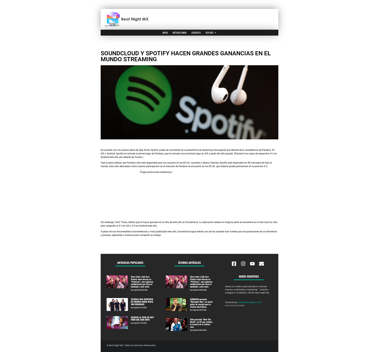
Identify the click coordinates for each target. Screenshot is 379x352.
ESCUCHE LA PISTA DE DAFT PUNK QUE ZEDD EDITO (142, 318)
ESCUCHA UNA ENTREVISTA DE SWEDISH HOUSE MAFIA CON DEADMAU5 (142, 302)
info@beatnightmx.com (250, 302)
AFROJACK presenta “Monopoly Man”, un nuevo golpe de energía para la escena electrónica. (201, 303)
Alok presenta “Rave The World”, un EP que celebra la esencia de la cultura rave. (201, 323)
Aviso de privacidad (234, 305)
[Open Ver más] (215, 32)
